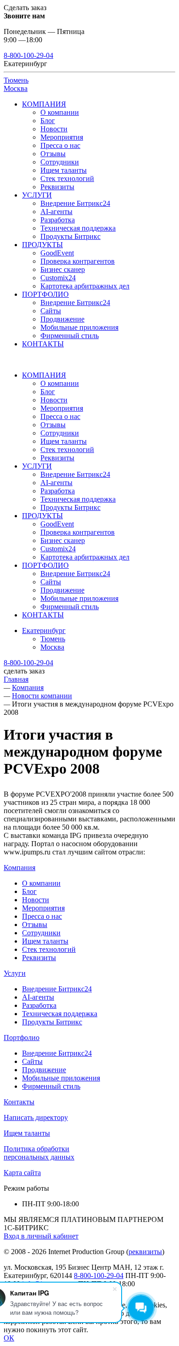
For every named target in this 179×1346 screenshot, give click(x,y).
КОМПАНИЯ (44, 104)
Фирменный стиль (69, 335)
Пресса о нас (60, 145)
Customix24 (58, 278)
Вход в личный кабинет (41, 1236)
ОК (9, 1338)
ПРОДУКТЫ (42, 245)
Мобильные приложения (79, 327)
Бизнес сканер (62, 269)
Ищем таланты (63, 170)
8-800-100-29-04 (28, 55)
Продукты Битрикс (70, 236)
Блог (47, 120)
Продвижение (62, 319)
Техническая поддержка (78, 228)
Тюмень (16, 80)
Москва (16, 88)
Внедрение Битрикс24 (75, 203)
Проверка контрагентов (77, 261)
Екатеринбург (44, 630)
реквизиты (145, 1252)
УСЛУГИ (37, 195)
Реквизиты (57, 187)
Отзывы (53, 154)
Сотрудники (59, 162)
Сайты (50, 311)
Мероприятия (61, 137)
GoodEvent (57, 253)
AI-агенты (56, 211)
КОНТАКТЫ (43, 344)
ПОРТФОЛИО (45, 294)
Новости (53, 129)
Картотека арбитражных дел (84, 286)
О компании (59, 112)
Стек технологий (67, 178)
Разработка (57, 220)
